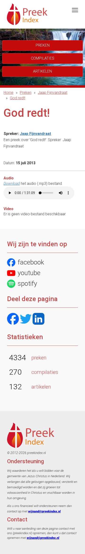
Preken (25, 92)
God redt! (17, 98)
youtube (29, 273)
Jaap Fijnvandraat (52, 92)
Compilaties (42, 58)
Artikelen (42, 71)
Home (8, 92)
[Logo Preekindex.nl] (27, 14)
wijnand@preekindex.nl (44, 511)
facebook (31, 262)
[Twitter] (26, 319)
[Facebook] (13, 319)
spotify (27, 283)
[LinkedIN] (38, 319)
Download (12, 183)
